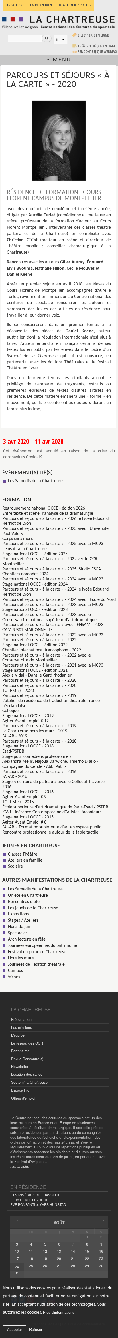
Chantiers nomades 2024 (25, 574)
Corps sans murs (17, 538)
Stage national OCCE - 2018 (28, 746)
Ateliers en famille (25, 860)
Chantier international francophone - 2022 (41, 650)
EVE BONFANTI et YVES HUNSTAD (38, 1204)
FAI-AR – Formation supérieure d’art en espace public (51, 827)
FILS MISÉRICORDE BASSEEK (35, 1194)
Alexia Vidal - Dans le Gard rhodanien (37, 675)
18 (31, 1258)
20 (59, 1258)
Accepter (14, 1329)
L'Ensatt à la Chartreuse (24, 549)
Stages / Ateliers (23, 920)
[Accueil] (59, 22)
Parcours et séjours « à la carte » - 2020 (39, 680)
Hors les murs (21, 958)
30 (101, 1265)
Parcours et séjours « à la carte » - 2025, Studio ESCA (51, 569)
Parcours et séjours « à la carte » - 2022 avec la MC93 (52, 635)
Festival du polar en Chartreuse (37, 952)
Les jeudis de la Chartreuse (33, 908)
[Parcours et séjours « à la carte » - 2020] (59, 141)
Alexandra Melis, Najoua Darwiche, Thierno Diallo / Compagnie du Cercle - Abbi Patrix (50, 764)
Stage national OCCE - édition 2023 (35, 609)
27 (59, 1265)
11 (31, 1251)
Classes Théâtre (22, 854)
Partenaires (20, 1050)
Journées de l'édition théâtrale (36, 964)
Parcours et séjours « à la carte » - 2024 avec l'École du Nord (59, 599)
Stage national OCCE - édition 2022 (35, 645)
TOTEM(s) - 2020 (18, 691)
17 (17, 1258)
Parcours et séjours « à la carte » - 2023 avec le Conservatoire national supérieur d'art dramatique (49, 617)
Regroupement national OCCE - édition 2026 (43, 508)
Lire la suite (19, 1166)
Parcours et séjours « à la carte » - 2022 (39, 640)
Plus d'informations (58, 1312)
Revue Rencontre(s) (27, 1058)
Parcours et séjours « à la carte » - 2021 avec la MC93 (52, 665)
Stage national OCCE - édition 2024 (35, 584)
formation (16, 500)
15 (87, 1251)
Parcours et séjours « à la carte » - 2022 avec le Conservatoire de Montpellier (46, 658)
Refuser (35, 1329)
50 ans (14, 977)
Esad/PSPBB (13, 751)
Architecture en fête (27, 939)
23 (101, 1258)
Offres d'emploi (23, 1098)
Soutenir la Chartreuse (29, 1082)
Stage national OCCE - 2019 (28, 716)
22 (87, 1258)
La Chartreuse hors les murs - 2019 (34, 731)
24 (17, 1266)
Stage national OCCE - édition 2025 (35, 554)
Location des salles (26, 1074)
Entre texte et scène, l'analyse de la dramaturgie (47, 513)
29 (87, 1265)
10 (17, 1251)
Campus (15, 971)
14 (73, 1251)
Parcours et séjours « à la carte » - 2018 (39, 741)
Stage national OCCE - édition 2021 (35, 670)
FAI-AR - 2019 (14, 736)
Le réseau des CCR (27, 1043)
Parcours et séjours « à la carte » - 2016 (39, 772)
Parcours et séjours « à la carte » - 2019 (39, 695)
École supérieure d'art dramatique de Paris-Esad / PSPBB (55, 807)
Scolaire (15, 866)
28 (73, 1265)
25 (31, 1265)
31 (17, 1272)
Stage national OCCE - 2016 (28, 792)
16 (101, 1251)
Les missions (21, 1027)
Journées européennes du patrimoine (42, 945)
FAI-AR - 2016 (14, 776)
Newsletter (19, 1066)
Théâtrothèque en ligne (97, 46)
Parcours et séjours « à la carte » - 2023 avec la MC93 (52, 605)
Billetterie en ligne (93, 35)
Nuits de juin (19, 927)
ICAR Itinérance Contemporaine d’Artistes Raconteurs (51, 812)
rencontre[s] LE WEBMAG (97, 51)
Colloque (10, 711)
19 (45, 1258)
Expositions (18, 914)
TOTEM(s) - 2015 (18, 802)
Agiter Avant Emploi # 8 (24, 822)
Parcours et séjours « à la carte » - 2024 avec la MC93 (52, 579)
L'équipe (18, 1035)
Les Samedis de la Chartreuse (35, 481)
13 (59, 1251)
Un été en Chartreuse (28, 895)
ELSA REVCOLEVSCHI (28, 1199)
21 (73, 1258)
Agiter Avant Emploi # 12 (25, 721)
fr (57, 39)
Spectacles (17, 933)
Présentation (21, 1019)
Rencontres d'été (24, 902)
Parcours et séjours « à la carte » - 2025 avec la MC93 (52, 544)
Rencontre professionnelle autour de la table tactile (50, 832)
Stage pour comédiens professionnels (36, 756)
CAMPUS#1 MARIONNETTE (27, 630)
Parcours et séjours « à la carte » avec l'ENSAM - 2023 (52, 625)
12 (45, 1251)
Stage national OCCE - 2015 (28, 817)
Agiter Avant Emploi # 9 (24, 797)
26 (45, 1265)
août (59, 1222)
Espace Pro (20, 1090)
